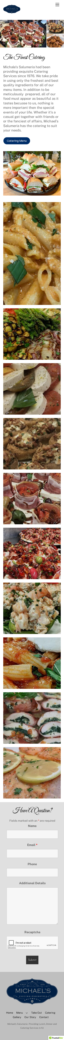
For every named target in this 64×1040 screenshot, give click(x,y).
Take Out (36, 1012)
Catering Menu (17, 141)
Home (9, 1012)
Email (32, 845)
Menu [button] (19, 1012)
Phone (32, 864)
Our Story (30, 1017)
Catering (50, 1012)
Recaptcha (32, 932)
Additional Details (32, 883)
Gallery (17, 1017)
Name (32, 826)
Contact (44, 1017)
